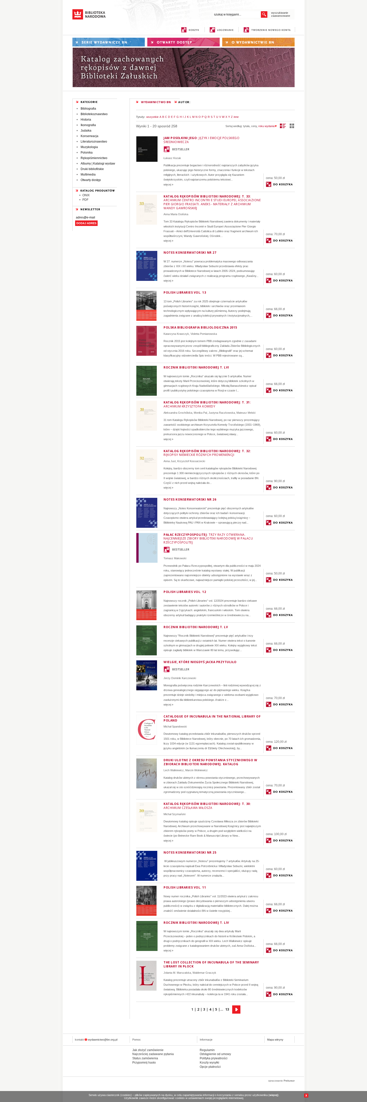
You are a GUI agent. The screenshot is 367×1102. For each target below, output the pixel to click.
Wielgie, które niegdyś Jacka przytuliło (200, 662)
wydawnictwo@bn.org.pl (102, 1039)
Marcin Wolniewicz (196, 770)
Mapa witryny (275, 1039)
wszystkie (152, 116)
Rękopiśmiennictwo (94, 158)
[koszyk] (190, 29)
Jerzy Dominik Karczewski (180, 678)
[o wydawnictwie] (258, 42)
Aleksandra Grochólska (178, 412)
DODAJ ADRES (86, 223)
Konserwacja (89, 136)
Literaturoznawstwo (94, 141)
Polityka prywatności (213, 1058)
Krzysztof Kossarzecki (191, 461)
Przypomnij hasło (144, 1062)
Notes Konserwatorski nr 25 (190, 852)
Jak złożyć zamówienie (148, 1050)
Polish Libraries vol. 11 (185, 887)
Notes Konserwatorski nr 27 (190, 252)
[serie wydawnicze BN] (108, 42)
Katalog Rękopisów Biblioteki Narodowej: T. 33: (212, 202)
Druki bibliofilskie (92, 169)
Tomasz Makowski (175, 558)
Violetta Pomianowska (203, 333)
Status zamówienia (145, 1058)
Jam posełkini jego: (201, 140)
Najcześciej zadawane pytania (153, 1054)
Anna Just (170, 461)
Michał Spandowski (175, 726)
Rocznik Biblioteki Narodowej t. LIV (196, 922)
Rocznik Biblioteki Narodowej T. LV (196, 627)
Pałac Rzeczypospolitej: (208, 539)
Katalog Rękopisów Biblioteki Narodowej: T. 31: (207, 404)
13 (227, 1009)
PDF (85, 199)
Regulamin (207, 1050)
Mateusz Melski (245, 412)
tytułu (246, 126)
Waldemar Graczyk (204, 972)
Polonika (87, 152)
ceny (254, 126)
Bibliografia (88, 108)
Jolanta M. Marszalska (177, 972)
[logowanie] (223, 29)
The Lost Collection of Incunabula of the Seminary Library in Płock (211, 964)
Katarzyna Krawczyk (176, 333)
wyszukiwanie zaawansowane (280, 14)
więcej (273, 1095)
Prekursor (289, 1080)
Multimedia (88, 174)
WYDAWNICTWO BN (156, 102)
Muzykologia (89, 147)
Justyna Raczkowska (221, 412)
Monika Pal (200, 412)
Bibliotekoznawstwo (94, 114)
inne (236, 116)
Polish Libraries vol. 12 (185, 592)
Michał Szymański (174, 814)
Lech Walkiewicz (174, 770)
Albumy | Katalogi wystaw (98, 163)
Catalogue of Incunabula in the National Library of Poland (212, 718)
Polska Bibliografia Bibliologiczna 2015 (200, 327)
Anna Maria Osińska (176, 214)
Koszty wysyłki (209, 1062)
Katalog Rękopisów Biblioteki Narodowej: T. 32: (207, 453)
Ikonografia (88, 125)
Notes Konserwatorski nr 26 (190, 499)
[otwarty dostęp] (183, 42)
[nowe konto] (268, 29)
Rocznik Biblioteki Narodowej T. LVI (196, 367)
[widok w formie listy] (283, 126)
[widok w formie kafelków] (292, 126)
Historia (86, 119)
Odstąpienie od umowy (215, 1054)
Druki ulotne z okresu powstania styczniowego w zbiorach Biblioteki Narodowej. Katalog (210, 762)
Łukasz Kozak (172, 158)
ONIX (86, 195)
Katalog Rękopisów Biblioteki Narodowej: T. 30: (207, 806)
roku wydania (266, 126)
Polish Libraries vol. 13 (185, 292)
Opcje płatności (210, 1067)
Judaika (86, 130)
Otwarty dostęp (91, 180)
